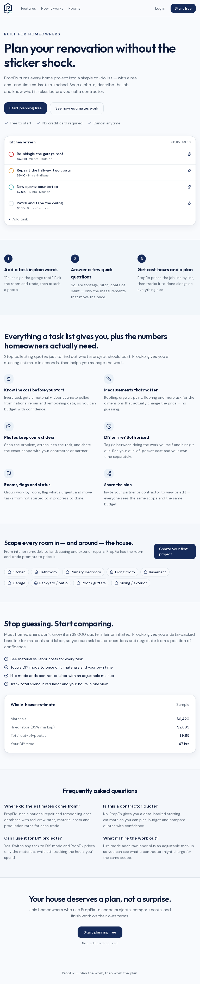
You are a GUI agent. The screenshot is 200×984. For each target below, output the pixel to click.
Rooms (74, 8)
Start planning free (25, 108)
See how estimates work (76, 108)
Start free (183, 8)
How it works (52, 8)
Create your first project (173, 551)
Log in (160, 8)
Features (28, 8)
